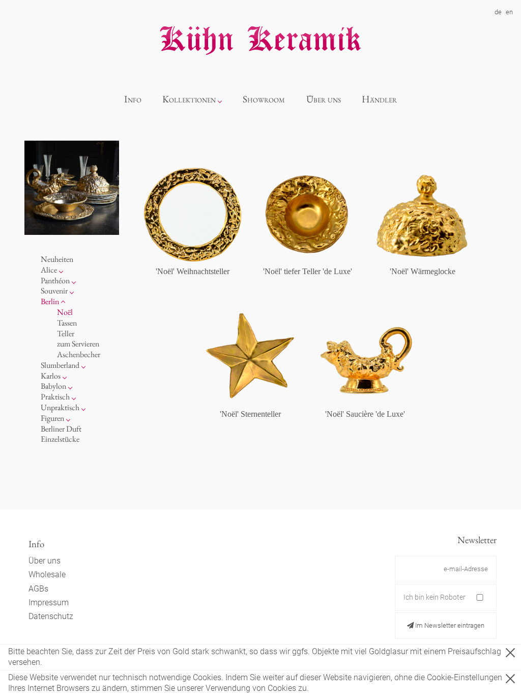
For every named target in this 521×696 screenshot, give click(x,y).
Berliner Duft (61, 428)
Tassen (67, 322)
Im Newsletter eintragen (449, 625)
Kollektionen (189, 99)
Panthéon (55, 280)
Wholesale (47, 574)
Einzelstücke (60, 439)
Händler (379, 99)
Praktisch (55, 396)
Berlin (50, 301)
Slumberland (60, 365)
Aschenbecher (78, 354)
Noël (65, 312)
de (498, 12)
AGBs (38, 589)
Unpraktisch (60, 407)
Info (132, 99)
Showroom (264, 99)
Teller (65, 333)
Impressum (48, 602)
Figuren (52, 418)
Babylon (53, 386)
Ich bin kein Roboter (434, 597)
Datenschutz (50, 616)
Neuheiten (57, 259)
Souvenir (54, 290)
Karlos (51, 375)
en (509, 12)
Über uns (323, 99)
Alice (49, 269)
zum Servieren (78, 343)
